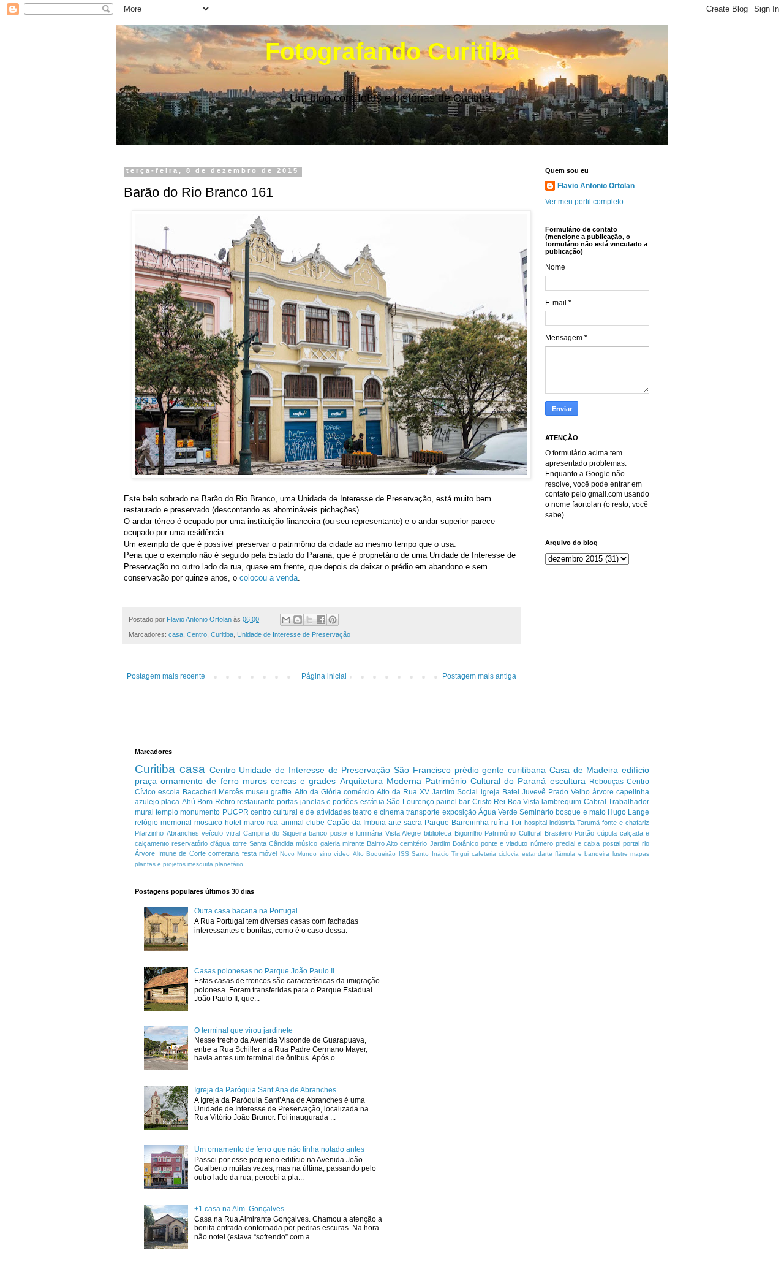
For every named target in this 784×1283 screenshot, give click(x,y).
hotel (233, 822)
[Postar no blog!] (298, 620)
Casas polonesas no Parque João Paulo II (264, 971)
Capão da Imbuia (356, 822)
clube (315, 822)
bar (464, 802)
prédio (466, 770)
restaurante (256, 802)
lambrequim (561, 802)
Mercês (231, 792)
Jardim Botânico (454, 843)
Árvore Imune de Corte (170, 853)
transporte (423, 812)
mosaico (208, 822)
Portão (584, 833)
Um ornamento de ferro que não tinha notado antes (279, 1149)
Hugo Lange (628, 812)
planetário (229, 864)
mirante (353, 843)
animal (292, 822)
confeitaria (223, 853)
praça (146, 781)
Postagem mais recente (166, 676)
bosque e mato (580, 812)
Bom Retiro (216, 802)
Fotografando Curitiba (392, 51)
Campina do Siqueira (274, 833)
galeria (330, 843)
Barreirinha (470, 822)
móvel (268, 853)
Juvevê (534, 792)
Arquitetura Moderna (380, 781)
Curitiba (222, 634)
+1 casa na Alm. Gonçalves (239, 1209)
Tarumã (588, 822)
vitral (233, 833)
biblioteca (437, 833)
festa (249, 853)
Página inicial (324, 676)
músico (306, 843)
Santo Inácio (430, 853)
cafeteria (484, 853)
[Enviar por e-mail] (286, 620)
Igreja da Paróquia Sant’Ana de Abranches (265, 1090)
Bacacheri (199, 792)
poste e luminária (356, 833)
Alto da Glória (318, 792)
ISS (404, 853)
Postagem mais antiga (479, 676)
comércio (359, 792)
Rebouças (606, 781)
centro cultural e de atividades (301, 812)
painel (446, 802)
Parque (436, 822)
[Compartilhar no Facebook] (321, 620)
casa (175, 634)
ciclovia (509, 853)
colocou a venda (268, 577)
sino (325, 853)
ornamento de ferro (199, 781)
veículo (212, 833)
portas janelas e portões (317, 802)
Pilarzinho (149, 833)
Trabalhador (628, 802)
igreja (490, 792)
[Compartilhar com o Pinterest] (332, 620)
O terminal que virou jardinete (243, 1030)
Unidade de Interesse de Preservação (293, 634)
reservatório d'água (201, 843)
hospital (535, 822)
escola (169, 792)
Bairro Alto (382, 843)
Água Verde (498, 812)
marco (254, 822)
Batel (510, 792)
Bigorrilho (468, 833)
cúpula (607, 833)
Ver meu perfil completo (584, 201)
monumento (200, 812)
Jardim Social (455, 792)
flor (516, 822)
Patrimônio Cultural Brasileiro (527, 833)
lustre (620, 853)
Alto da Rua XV (403, 792)
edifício (635, 770)
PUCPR (235, 812)
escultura (568, 781)
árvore (603, 792)
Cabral (595, 802)
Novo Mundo (298, 853)
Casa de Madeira (584, 770)
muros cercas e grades (289, 781)
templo (167, 812)
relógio (146, 822)
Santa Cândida (271, 843)
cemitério (413, 843)
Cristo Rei (488, 802)
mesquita (200, 864)
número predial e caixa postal (575, 843)
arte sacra (405, 822)
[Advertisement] (505, 973)
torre (240, 843)
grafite (281, 792)
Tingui (460, 853)
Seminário (536, 812)
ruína (499, 822)
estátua (372, 802)
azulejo (147, 802)
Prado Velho (569, 792)
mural (144, 812)
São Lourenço (410, 802)
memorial (176, 822)
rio (645, 843)
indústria (562, 822)
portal (631, 843)
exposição (459, 812)
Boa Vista (524, 802)
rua (272, 822)
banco (318, 833)
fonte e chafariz (625, 822)
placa (170, 802)
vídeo (342, 853)
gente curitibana (514, 770)
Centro (197, 634)
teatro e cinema (378, 812)
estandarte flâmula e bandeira (566, 853)
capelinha (632, 792)
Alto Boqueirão (374, 853)
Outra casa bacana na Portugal (246, 911)
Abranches (183, 833)
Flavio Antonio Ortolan (596, 185)
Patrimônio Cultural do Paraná (485, 781)
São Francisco (422, 770)
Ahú (188, 802)
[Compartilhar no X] (309, 620)
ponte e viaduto (504, 843)
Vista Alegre (403, 833)
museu (257, 792)
